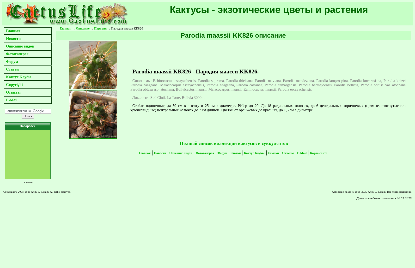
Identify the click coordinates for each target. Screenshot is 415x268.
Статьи (12, 69)
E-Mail (11, 100)
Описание (83, 28)
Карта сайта (318, 153)
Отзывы (13, 92)
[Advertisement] (76, 214)
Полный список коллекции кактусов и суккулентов (234, 143)
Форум (12, 62)
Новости (13, 38)
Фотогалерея (17, 54)
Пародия (100, 28)
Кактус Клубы (18, 77)
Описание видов (20, 46)
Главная (13, 31)
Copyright (14, 85)
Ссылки (273, 153)
